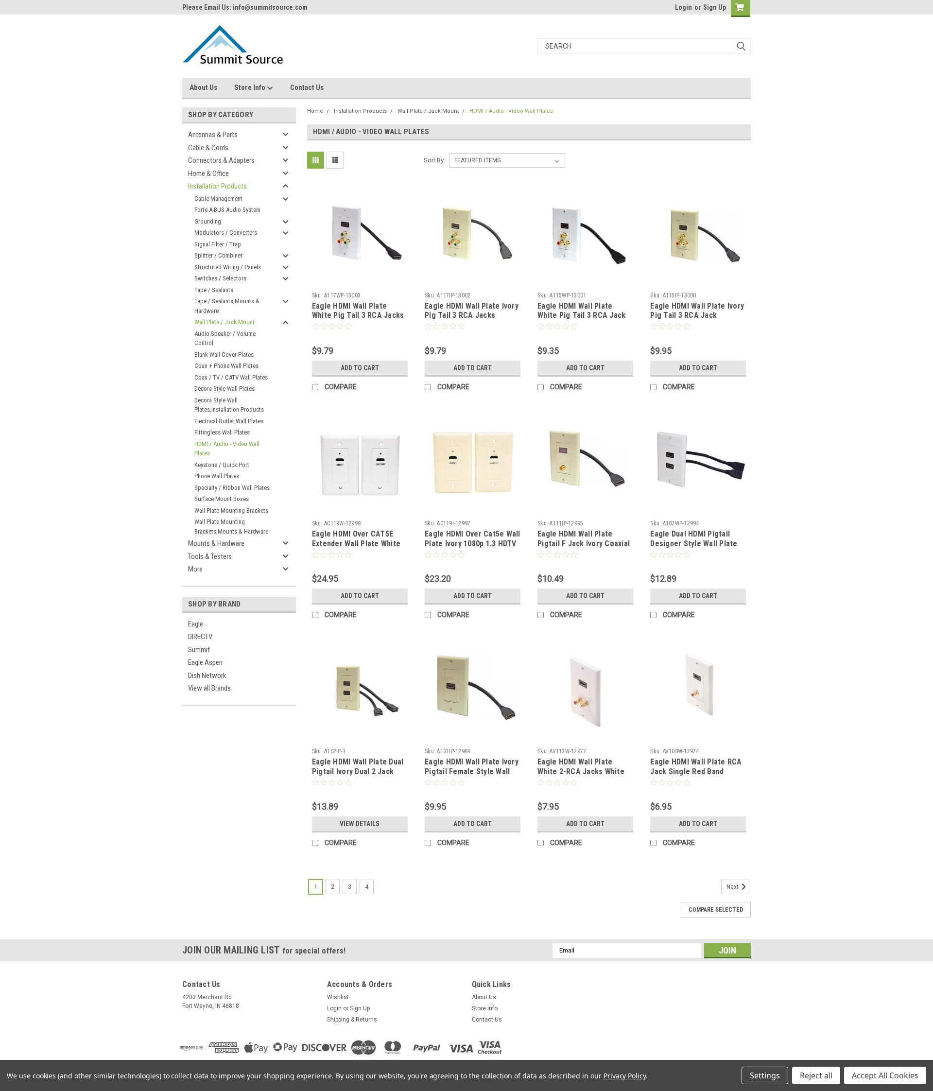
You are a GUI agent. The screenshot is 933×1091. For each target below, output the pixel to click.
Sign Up (714, 7)
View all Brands (209, 688)
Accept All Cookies (885, 1075)
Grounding (207, 221)
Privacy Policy (625, 1075)
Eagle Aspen (205, 662)
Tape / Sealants (213, 290)
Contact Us (307, 87)
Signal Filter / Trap (217, 244)
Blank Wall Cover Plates (224, 354)
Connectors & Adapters (221, 160)
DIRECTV (200, 636)
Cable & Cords (208, 147)
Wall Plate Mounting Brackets (231, 510)
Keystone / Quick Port (221, 464)
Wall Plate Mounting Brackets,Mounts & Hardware (231, 526)
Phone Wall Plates (216, 476)
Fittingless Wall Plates (222, 432)
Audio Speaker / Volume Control (225, 338)
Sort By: (434, 160)
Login (683, 7)
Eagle (195, 624)
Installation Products (217, 186)
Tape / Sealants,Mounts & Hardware (226, 305)
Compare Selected (716, 909)
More (195, 569)
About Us (203, 87)
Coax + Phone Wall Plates (226, 365)
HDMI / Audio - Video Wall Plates (226, 448)
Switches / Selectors (220, 278)
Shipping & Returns (352, 1019)
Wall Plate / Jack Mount (224, 322)
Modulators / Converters (225, 232)
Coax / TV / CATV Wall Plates (231, 377)
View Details (360, 824)
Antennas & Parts (213, 134)
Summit (199, 649)
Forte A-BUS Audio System (227, 209)
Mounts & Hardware (216, 543)
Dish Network (207, 675)
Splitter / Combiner (218, 255)
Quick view (360, 280)
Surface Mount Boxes (221, 498)
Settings (765, 1075)
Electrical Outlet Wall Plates (228, 421)
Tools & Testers (210, 556)
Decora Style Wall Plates (224, 388)
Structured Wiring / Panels (227, 267)
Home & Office (208, 173)
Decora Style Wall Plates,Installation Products (229, 405)
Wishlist (338, 997)
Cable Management (218, 198)
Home (315, 111)
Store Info (250, 87)
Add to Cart (360, 368)
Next (733, 886)
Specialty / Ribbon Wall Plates (232, 487)
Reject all (816, 1075)
